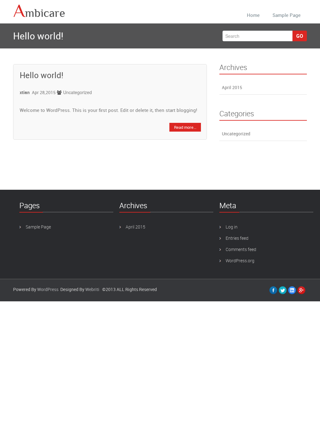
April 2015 (232, 87)
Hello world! (41, 75)
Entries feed (237, 238)
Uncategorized (77, 92)
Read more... (185, 127)
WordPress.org (240, 261)
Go (299, 36)
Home (253, 15)
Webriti (92, 289)
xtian (25, 92)
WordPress (47, 289)
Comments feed (241, 249)
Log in (232, 227)
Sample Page (286, 15)
